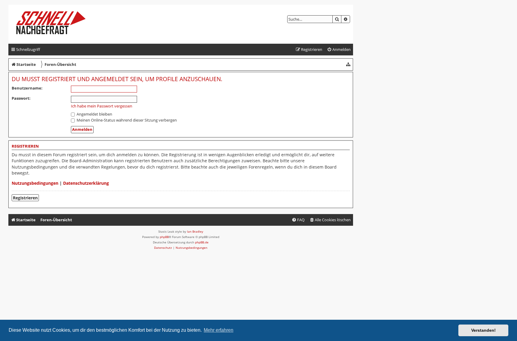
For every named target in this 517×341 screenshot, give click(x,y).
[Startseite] (56, 24)
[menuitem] (339, 49)
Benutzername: (27, 88)
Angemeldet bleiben (94, 114)
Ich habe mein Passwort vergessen (101, 106)
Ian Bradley (195, 231)
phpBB (164, 237)
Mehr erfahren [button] (218, 330)
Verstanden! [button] (483, 330)
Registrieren (25, 198)
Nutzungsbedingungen (35, 183)
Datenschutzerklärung (86, 183)
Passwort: (21, 98)
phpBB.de (202, 242)
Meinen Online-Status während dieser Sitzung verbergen (126, 120)
